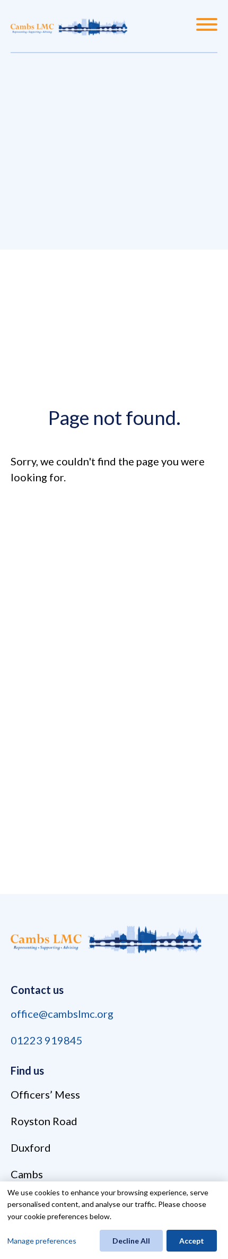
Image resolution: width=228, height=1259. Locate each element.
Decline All (131, 1240)
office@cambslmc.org (62, 1013)
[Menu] (206, 26)
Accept (191, 1240)
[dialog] (114, 1220)
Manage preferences (41, 1240)
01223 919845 (47, 1040)
